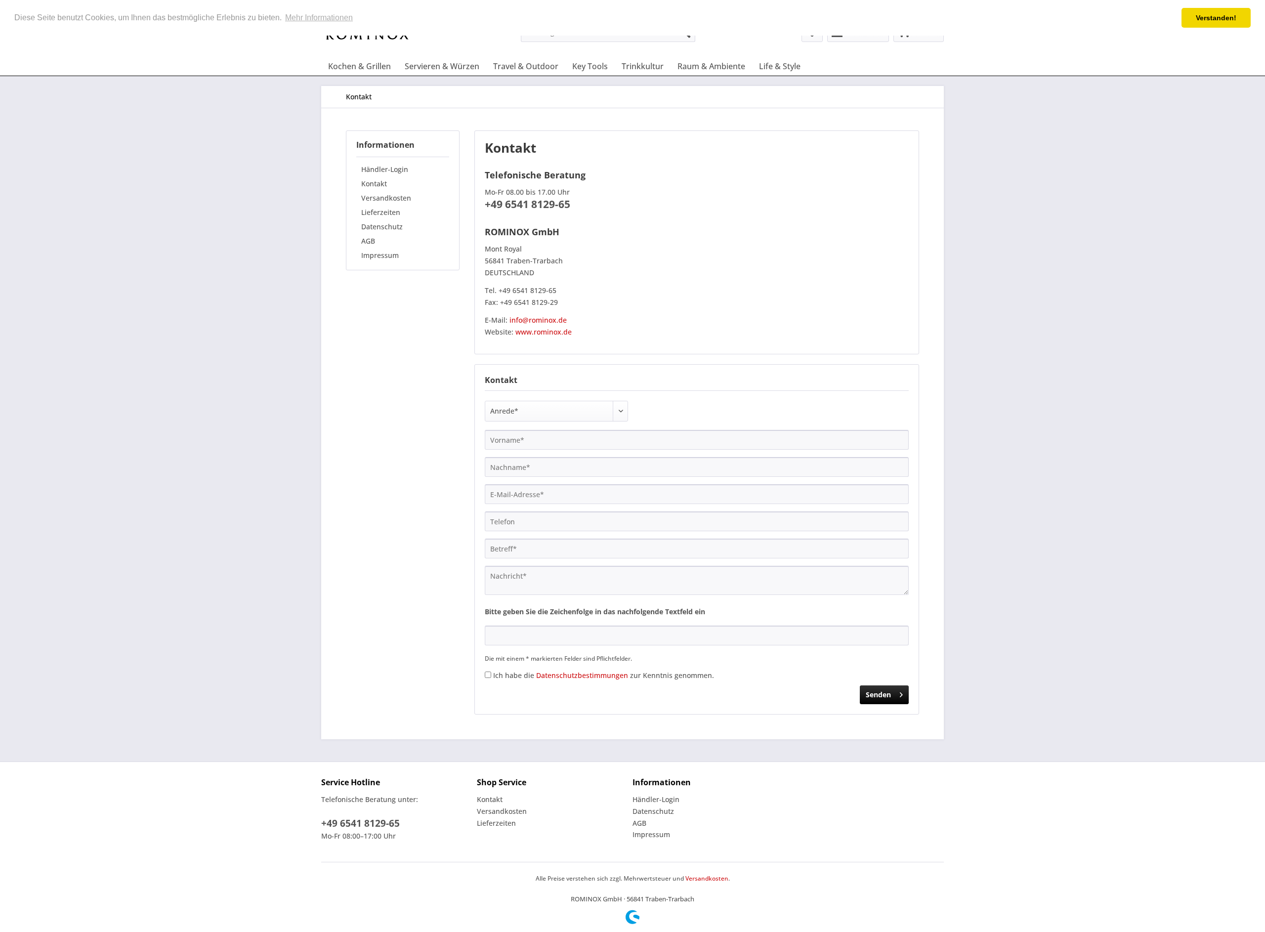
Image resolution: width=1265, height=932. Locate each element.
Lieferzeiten (380, 212)
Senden (878, 694)
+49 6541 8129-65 (360, 823)
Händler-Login (384, 169)
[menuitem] (359, 66)
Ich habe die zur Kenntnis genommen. (603, 675)
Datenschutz (382, 226)
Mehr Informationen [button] (319, 17)
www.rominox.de (543, 332)
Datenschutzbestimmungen (582, 675)
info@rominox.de (538, 320)
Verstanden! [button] (1216, 18)
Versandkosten (386, 198)
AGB (368, 241)
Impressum (380, 255)
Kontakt (374, 183)
